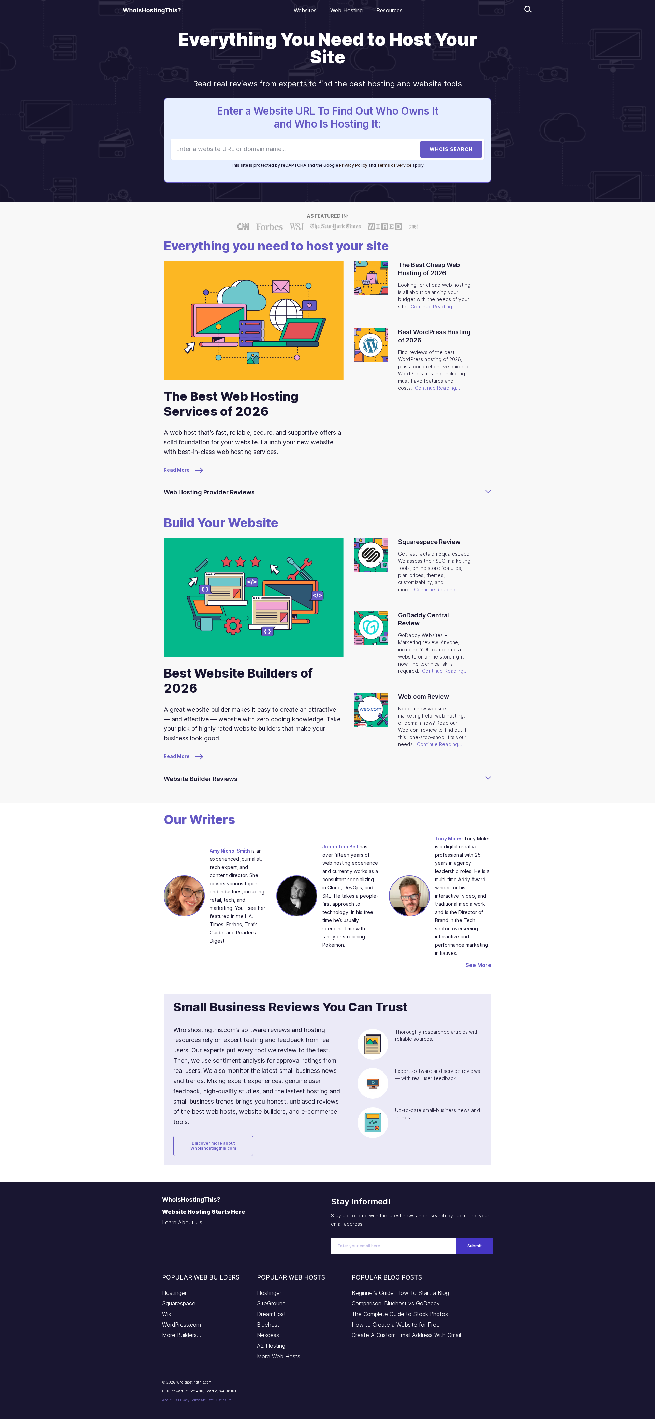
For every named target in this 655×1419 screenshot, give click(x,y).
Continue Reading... (433, 306)
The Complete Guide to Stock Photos (400, 1314)
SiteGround (271, 1303)
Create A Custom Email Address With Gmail (406, 1335)
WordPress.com (181, 1324)
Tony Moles (449, 838)
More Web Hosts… (281, 1356)
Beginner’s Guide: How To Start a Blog (400, 1292)
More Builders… (181, 1335)
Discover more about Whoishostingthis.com (213, 1146)
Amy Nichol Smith (230, 851)
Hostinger (174, 1292)
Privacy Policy (353, 165)
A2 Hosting (271, 1345)
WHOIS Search (451, 149)
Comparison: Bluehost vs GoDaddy (396, 1303)
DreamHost (271, 1314)
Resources (389, 10)
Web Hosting (346, 10)
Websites (305, 10)
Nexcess (268, 1335)
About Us (169, 1400)
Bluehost (268, 1324)
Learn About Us (182, 1222)
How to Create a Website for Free (396, 1324)
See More (478, 965)
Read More (177, 470)
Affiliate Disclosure (216, 1400)
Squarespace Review (429, 541)
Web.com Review (423, 696)
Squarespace (178, 1303)
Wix (166, 1314)
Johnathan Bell (340, 846)
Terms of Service (394, 165)
